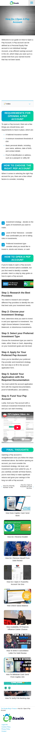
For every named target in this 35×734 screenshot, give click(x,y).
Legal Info (5, 724)
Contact (4, 731)
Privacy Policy (6, 729)
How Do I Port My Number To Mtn (8, 486)
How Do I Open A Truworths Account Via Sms (26, 486)
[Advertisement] (17, 80)
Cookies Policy (6, 727)
